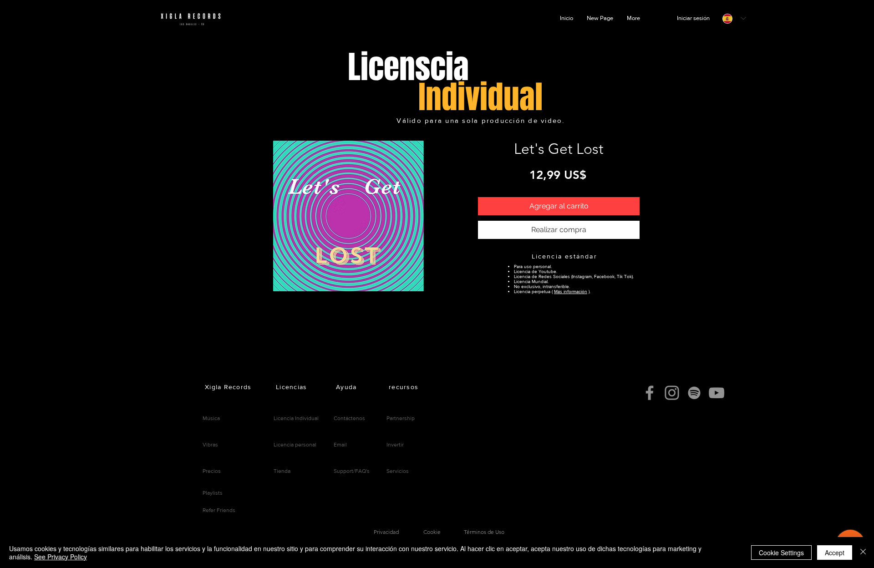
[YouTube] (716, 392)
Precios (212, 471)
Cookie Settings (781, 552)
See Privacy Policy (60, 556)
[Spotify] (694, 392)
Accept (834, 552)
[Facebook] (649, 392)
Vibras (210, 444)
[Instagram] (671, 392)
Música (211, 418)
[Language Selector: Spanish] (734, 18)
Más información (570, 291)
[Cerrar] (863, 552)
